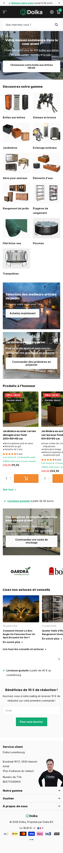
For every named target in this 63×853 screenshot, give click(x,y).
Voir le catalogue (5, 12)
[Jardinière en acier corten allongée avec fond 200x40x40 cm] (20, 409)
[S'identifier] (52, 12)
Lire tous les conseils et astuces (23, 649)
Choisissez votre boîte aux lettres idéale (31, 66)
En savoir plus (12, 642)
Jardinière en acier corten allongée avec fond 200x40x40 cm (19, 435)
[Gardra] (20, 570)
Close (31, 790)
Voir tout (8, 489)
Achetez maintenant (23, 313)
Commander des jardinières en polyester (31, 363)
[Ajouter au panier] (26, 478)
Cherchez (56, 24)
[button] (4, 3)
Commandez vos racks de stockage (31, 541)
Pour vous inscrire (31, 721)
